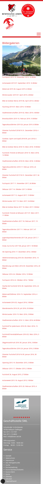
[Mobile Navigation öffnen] (39, 34)
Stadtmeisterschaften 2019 (12, 113)
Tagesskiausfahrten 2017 (11, 229)
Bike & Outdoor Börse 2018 (12, 147)
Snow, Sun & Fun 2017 (10, 246)
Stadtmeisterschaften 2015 (12, 386)
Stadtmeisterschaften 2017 (12, 221)
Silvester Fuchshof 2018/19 (12, 130)
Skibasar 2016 (7, 274)
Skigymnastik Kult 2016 (11, 342)
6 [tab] (23, 417)
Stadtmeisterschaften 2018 (12, 161)
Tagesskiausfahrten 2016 (11, 348)
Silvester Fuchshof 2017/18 (12, 175)
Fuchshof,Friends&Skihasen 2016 (14, 334)
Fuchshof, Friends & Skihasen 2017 (15, 213)
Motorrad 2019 (8, 89)
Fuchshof (5, 374)
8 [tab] (27, 417)
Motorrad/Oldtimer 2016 (11, 294)
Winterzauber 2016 (9, 314)
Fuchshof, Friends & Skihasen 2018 (15, 153)
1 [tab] (14, 417)
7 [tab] (25, 417)
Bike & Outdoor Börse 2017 (12, 207)
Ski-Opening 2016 (9, 252)
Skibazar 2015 (7, 368)
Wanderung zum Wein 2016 (12, 266)
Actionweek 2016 (8, 302)
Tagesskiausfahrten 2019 (11, 124)
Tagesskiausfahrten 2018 (11, 167)
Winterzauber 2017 (9, 201)
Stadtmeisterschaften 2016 (12, 320)
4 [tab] (19, 417)
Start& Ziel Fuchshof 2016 (12, 286)
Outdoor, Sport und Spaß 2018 (13, 139)
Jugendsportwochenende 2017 (13, 238)
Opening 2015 (7, 363)
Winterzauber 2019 (9, 95)
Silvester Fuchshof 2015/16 (12, 354)
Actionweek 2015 (8, 380)
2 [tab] (16, 417)
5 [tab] (21, 417)
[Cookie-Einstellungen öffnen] (3, 481)
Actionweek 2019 (8, 83)
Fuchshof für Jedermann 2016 (13, 326)
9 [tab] (29, 417)
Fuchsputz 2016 (8, 280)
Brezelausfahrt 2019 (10, 119)
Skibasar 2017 (7, 189)
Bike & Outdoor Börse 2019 (12, 101)
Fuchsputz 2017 (8, 183)
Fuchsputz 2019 (8, 77)
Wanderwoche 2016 (9, 308)
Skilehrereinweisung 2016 (12, 258)
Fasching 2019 (7, 107)
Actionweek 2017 (8, 195)
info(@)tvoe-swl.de (14, 436)
